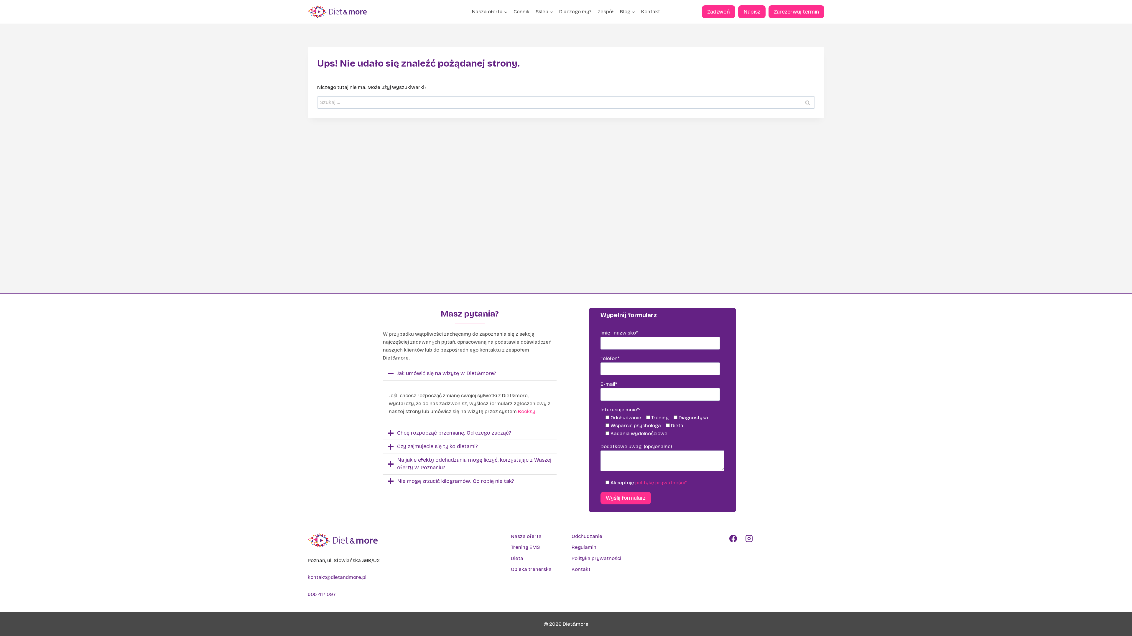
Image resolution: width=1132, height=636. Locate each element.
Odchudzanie (587, 536)
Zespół (606, 12)
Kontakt (650, 12)
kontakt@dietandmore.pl (337, 577)
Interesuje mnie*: (620, 410)
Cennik (521, 12)
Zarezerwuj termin (796, 12)
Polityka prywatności (596, 558)
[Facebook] (733, 538)
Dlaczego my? (575, 12)
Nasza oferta (526, 536)
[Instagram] (749, 538)
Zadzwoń (718, 12)
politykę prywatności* (661, 483)
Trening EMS (525, 547)
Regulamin (584, 547)
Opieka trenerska (531, 569)
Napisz (751, 12)
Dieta (517, 558)
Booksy (526, 411)
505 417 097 (322, 594)
